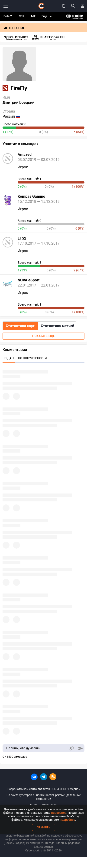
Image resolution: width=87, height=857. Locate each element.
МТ (33, 16)
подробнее (58, 812)
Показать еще (43, 336)
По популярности (32, 358)
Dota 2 (7, 16)
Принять (44, 827)
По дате (9, 358)
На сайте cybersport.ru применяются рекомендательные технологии (43, 797)
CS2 (21, 16)
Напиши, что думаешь (23, 748)
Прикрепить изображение (71, 748)
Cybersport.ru (33, 850)
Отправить (80, 748)
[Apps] (63, 6)
